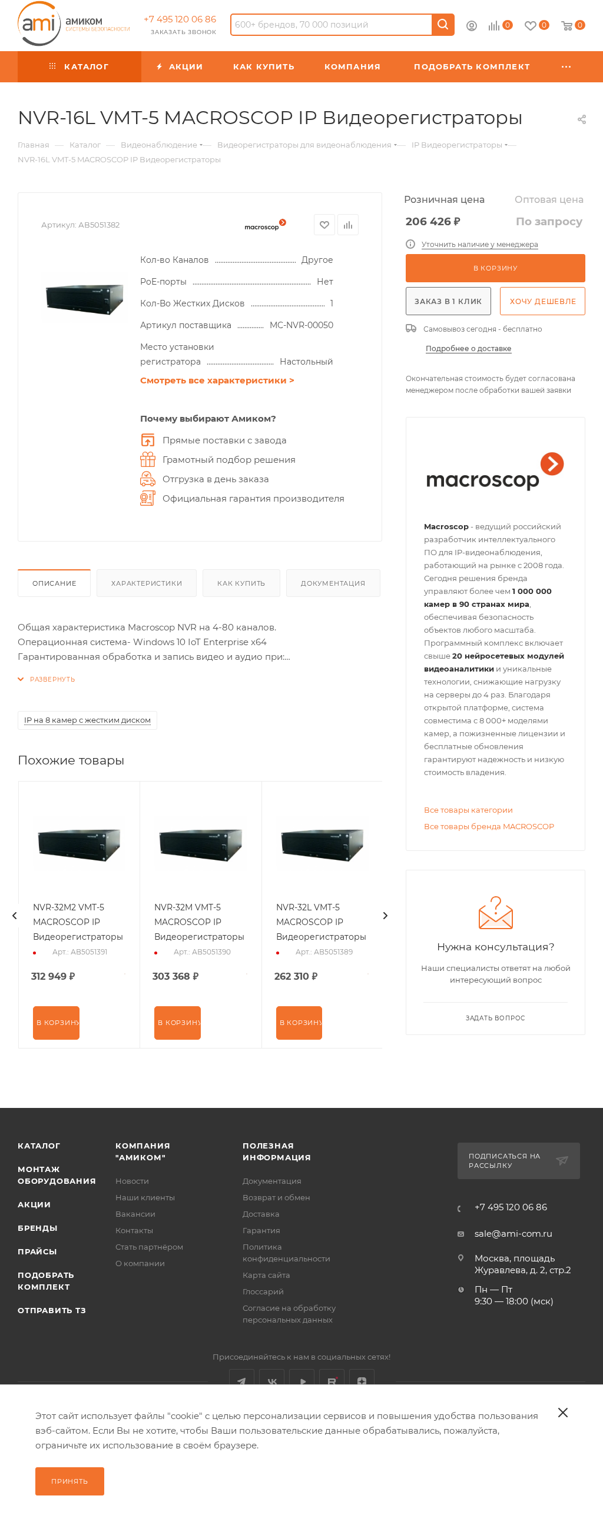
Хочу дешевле (543, 301)
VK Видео (301, 1381)
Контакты (134, 1230)
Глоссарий (263, 1291)
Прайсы (37, 1251)
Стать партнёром (149, 1246)
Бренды (38, 1228)
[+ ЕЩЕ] (566, 66)
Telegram (241, 1381)
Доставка (261, 1213)
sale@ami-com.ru (513, 1233)
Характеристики (146, 583)
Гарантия (261, 1230)
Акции (34, 1204)
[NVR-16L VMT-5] (84, 296)
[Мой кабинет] (471, 27)
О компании (140, 1263)
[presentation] (14, 915)
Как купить (241, 583)
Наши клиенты (145, 1197)
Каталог (39, 1145)
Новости (132, 1181)
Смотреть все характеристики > (217, 380)
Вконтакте (271, 1381)
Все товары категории (468, 809)
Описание (54, 583)
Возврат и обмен (276, 1197)
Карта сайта (266, 1275)
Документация (333, 583)
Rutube (331, 1381)
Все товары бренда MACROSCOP (489, 826)
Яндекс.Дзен (362, 1381)
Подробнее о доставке (469, 348)
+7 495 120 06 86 (180, 19)
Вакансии (135, 1213)
